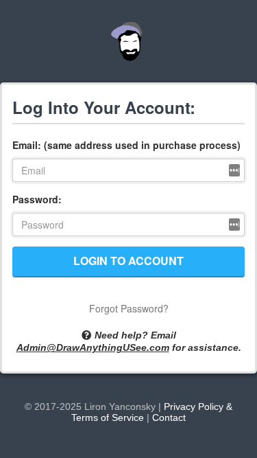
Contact (169, 417)
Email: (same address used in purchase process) (126, 145)
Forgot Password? (129, 308)
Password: (37, 199)
